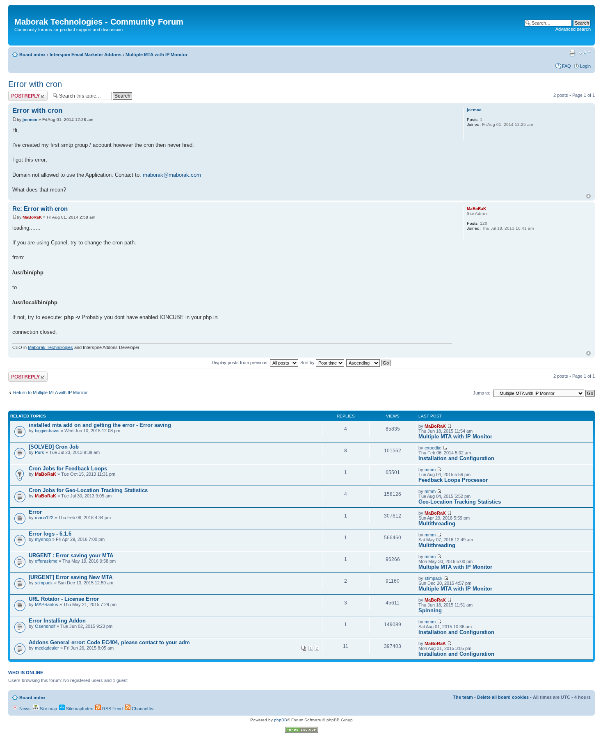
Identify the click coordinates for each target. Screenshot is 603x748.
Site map (48, 708)
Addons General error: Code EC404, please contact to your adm (109, 642)
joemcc (30, 119)
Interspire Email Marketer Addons (85, 54)
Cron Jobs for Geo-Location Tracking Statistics (88, 490)
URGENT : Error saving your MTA (71, 555)
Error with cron (35, 84)
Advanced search (573, 29)
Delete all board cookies (503, 697)
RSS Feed (112, 708)
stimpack (44, 582)
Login (585, 66)
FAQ (566, 66)
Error (35, 512)
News (24, 708)
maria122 (44, 517)
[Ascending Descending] (368, 362)
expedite (433, 447)
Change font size (585, 53)
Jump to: (481, 392)
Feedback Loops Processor (453, 480)
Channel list (142, 708)
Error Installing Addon (57, 621)
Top (588, 196)
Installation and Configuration (456, 458)
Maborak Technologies (50, 347)
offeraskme (46, 561)
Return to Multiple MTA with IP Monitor (50, 392)
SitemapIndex (79, 708)
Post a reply (20, 93)
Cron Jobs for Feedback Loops (68, 468)
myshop (43, 539)
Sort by (308, 362)
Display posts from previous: (241, 362)
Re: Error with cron (40, 208)
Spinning (430, 610)
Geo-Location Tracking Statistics (459, 502)
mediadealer (47, 647)
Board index (32, 54)
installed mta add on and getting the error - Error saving (100, 425)
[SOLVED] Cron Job (54, 447)
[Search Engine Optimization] (301, 731)
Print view (572, 53)
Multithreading (436, 523)
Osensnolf (45, 626)
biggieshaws (47, 430)
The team (463, 697)
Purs (39, 452)
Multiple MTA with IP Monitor (156, 54)
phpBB (280, 720)
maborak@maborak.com (172, 175)
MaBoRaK (32, 217)
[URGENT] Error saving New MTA (70, 577)
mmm (430, 469)
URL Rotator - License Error (64, 599)
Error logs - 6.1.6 (50, 534)
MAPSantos (46, 604)
